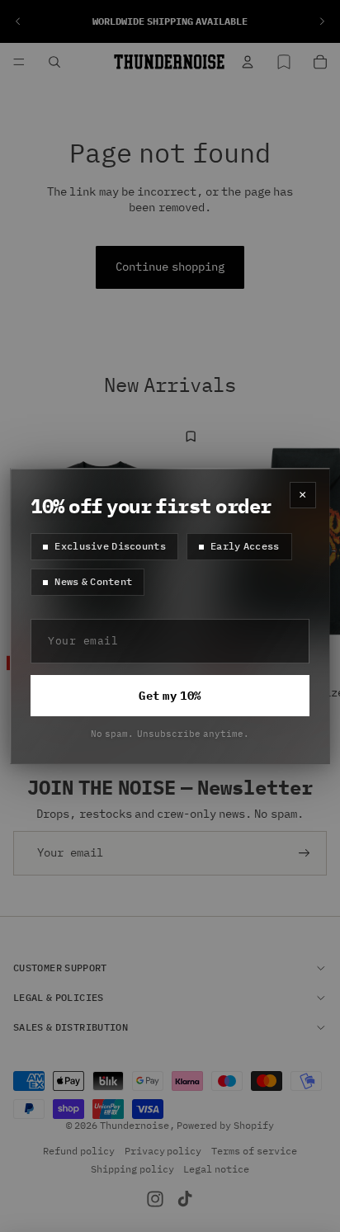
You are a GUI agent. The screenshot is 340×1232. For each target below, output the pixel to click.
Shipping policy (132, 1168)
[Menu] (19, 62)
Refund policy (79, 1151)
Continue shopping (170, 266)
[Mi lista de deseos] (284, 62)
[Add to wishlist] (191, 436)
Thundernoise (134, 1124)
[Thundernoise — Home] (169, 62)
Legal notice (216, 1168)
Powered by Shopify (225, 1124)
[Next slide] (322, 21)
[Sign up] (304, 853)
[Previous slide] (18, 21)
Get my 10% (170, 695)
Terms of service (254, 1151)
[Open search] (54, 62)
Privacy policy (163, 1151)
